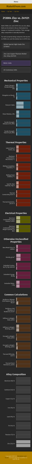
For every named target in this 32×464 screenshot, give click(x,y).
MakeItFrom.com (16, 6)
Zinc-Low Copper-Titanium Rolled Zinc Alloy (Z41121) (15, 55)
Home (3, 11)
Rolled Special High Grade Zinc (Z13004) (14, 45)
